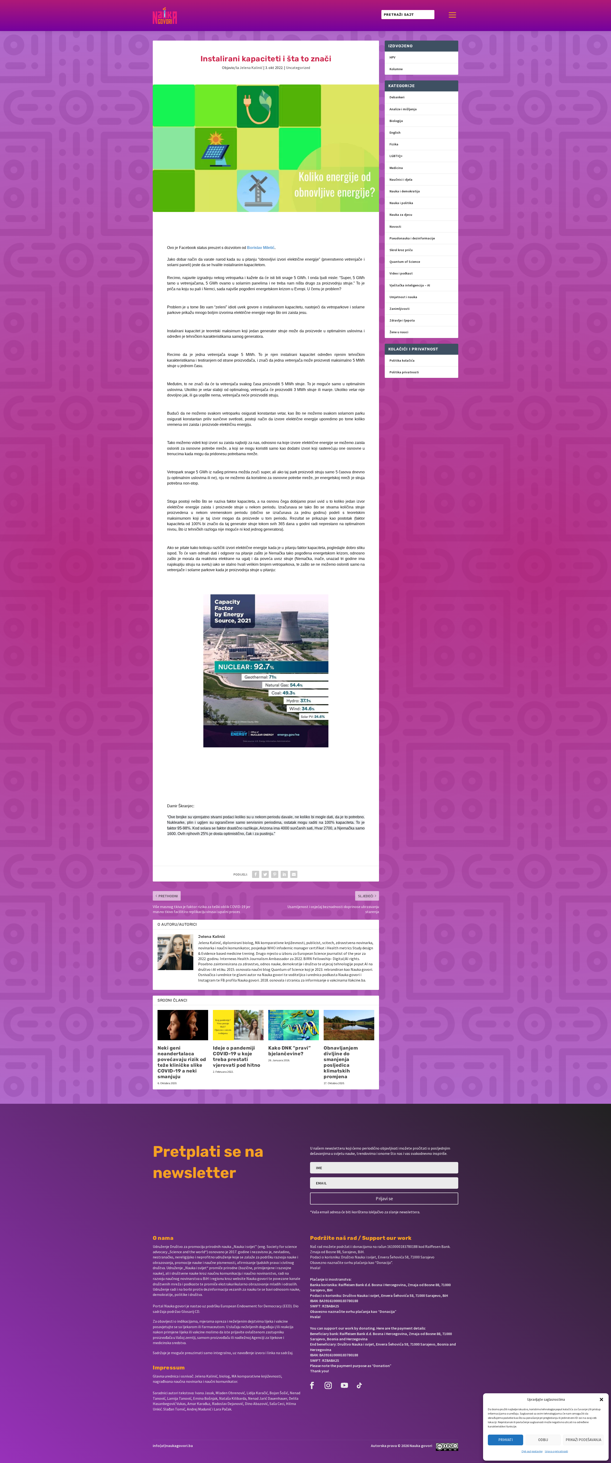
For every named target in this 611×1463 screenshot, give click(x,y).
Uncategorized (298, 67)
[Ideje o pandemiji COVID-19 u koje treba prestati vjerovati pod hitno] (238, 1025)
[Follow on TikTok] (359, 1385)
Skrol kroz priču (401, 250)
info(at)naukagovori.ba (173, 1445)
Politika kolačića (402, 360)
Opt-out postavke (532, 1451)
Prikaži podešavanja (583, 1439)
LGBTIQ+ (396, 156)
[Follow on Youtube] (344, 1385)
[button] (601, 1399)
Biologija (396, 121)
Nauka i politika (401, 203)
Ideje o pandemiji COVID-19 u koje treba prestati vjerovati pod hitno (236, 1056)
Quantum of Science (405, 261)
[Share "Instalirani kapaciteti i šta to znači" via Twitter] (265, 874)
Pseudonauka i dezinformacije (412, 238)
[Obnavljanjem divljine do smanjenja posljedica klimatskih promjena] (349, 1025)
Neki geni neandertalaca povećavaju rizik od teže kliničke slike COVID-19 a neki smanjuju (182, 1062)
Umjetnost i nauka (403, 297)
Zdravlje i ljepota (402, 320)
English (395, 132)
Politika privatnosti (404, 372)
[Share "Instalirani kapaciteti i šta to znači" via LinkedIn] (284, 874)
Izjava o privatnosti (556, 1451)
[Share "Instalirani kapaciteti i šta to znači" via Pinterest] (274, 874)
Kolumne (396, 69)
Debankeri (397, 97)
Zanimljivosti (400, 308)
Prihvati (505, 1439)
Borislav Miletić (260, 248)
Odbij (543, 1439)
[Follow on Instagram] (328, 1385)
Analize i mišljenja (403, 109)
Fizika (394, 144)
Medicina (396, 168)
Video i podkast (401, 273)
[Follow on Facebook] (312, 1385)
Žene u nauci (399, 332)
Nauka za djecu (401, 214)
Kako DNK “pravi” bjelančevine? (289, 1050)
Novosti (395, 226)
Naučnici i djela (401, 179)
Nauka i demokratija (405, 191)
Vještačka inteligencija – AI (410, 285)
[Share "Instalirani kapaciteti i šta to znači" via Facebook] (255, 874)
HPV (392, 57)
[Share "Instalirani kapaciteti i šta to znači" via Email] (294, 874)
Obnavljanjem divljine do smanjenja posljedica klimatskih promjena (341, 1062)
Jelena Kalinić (251, 67)
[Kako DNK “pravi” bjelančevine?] (293, 1025)
